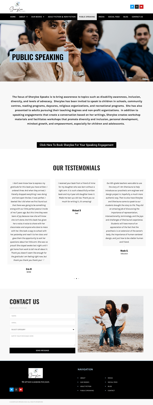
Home (13, 17)
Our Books (36, 17)
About (22, 17)
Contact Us (137, 17)
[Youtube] (141, 7)
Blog (125, 17)
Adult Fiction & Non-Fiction (62, 17)
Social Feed (114, 17)
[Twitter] (132, 7)
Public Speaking (87, 17)
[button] (74, 278)
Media (101, 17)
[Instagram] (137, 7)
